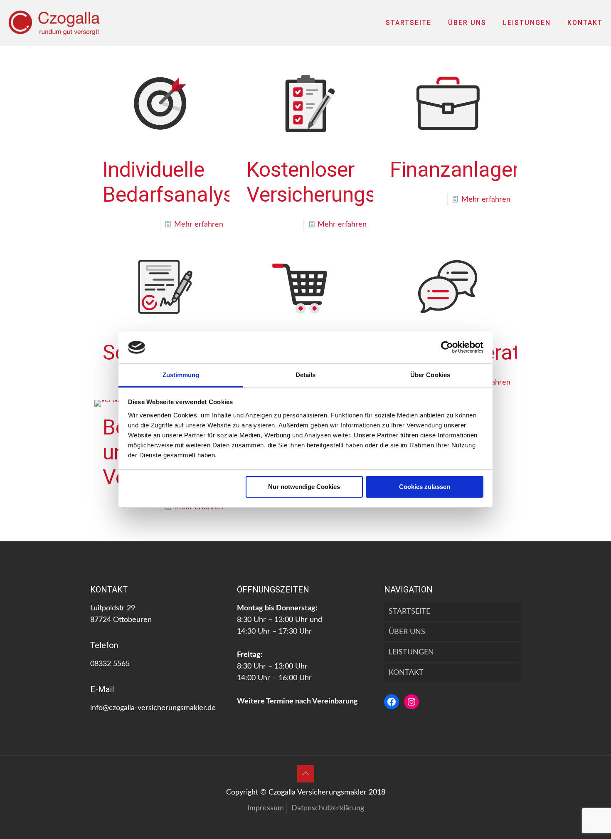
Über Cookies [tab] (430, 374)
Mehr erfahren (198, 224)
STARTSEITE (409, 611)
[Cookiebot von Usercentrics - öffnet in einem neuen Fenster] (447, 347)
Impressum (265, 808)
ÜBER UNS (407, 632)
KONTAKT (406, 672)
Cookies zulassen (424, 486)
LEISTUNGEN (411, 652)
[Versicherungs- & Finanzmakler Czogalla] (54, 23)
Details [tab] (306, 374)
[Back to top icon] (305, 773)
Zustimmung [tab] (181, 374)
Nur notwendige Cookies (304, 486)
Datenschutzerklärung (327, 808)
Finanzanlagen (457, 170)
